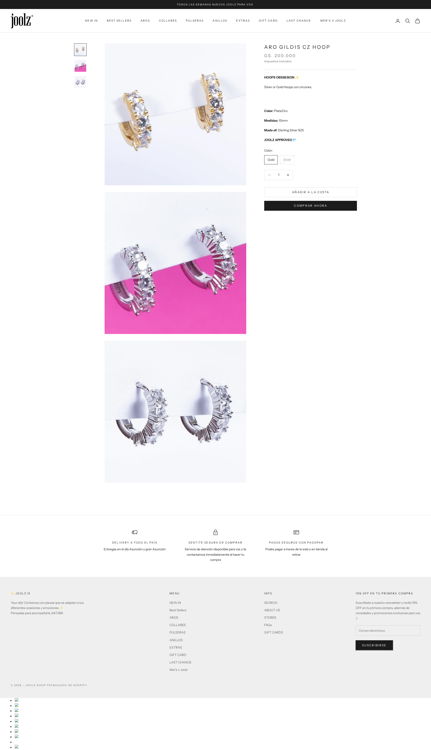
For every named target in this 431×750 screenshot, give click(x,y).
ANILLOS (220, 20)
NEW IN (91, 20)
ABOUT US (272, 610)
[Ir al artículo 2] (80, 66)
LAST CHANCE (299, 20)
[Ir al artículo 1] (80, 49)
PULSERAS (195, 20)
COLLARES (168, 20)
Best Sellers (119, 20)
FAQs (268, 625)
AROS (145, 20)
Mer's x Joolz (333, 20)
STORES (270, 618)
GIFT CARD (268, 20)
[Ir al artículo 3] (80, 82)
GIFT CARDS (273, 632)
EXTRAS (243, 20)
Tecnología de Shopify (67, 685)
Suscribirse (374, 645)
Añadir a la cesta (310, 192)
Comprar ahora (310, 206)
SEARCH (270, 603)
